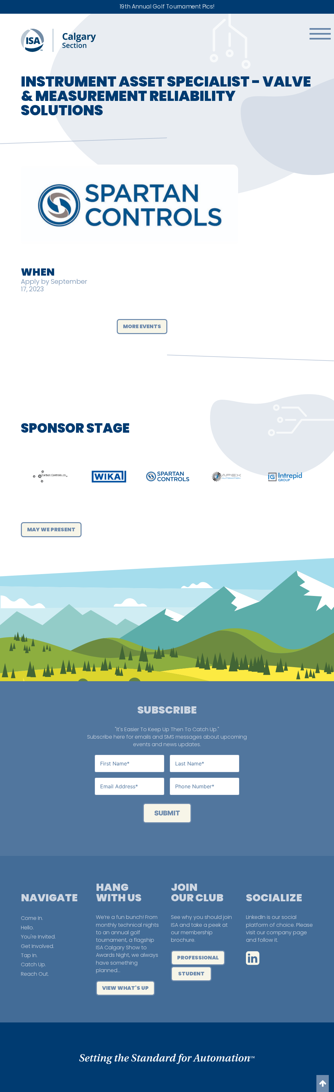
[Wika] (109, 476)
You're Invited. (38, 936)
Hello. (27, 927)
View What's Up (125, 988)
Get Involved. (37, 946)
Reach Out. (35, 974)
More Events (142, 326)
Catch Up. (33, 964)
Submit (167, 813)
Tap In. (29, 955)
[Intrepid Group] (285, 476)
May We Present (51, 529)
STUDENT (191, 973)
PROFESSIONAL (198, 957)
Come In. (32, 918)
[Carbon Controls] (50, 476)
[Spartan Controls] (167, 476)
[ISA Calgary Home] (58, 50)
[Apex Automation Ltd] (226, 476)
